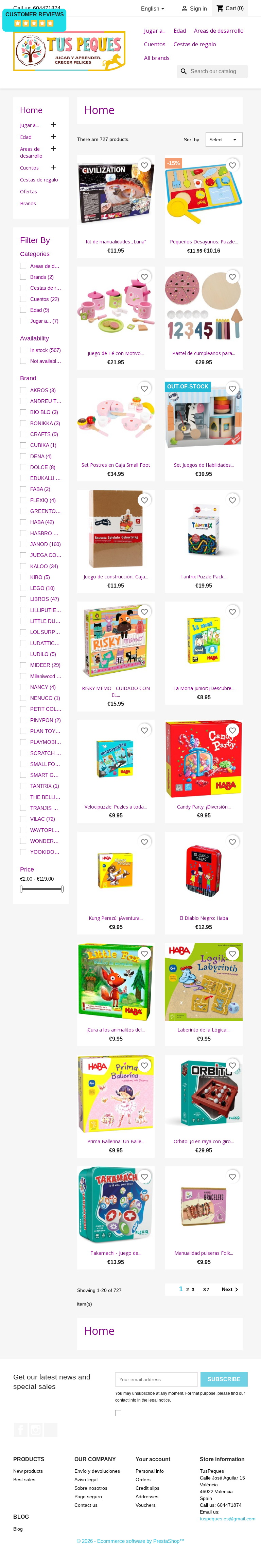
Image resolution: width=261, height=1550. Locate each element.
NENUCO (45, 698)
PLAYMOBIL (46, 742)
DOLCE (42, 467)
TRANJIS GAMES (46, 808)
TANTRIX (44, 786)
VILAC (42, 819)
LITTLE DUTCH (46, 621)
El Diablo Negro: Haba (203, 918)
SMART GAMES (46, 775)
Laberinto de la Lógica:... (203, 1029)
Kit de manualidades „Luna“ (116, 241)
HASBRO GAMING (46, 533)
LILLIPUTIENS (46, 610)
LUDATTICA (46, 643)
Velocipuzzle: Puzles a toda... (116, 806)
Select (224, 139)
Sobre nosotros (90, 1488)
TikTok (50, 1430)
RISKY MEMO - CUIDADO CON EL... (116, 691)
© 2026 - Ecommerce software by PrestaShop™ (131, 1541)
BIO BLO (44, 412)
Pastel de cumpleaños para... (203, 353)
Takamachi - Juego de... (115, 1253)
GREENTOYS (46, 511)
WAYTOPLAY (46, 830)
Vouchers (146, 1505)
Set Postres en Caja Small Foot (116, 465)
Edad (180, 30)
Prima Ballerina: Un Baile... (115, 1141)
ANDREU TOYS (46, 401)
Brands (28, 203)
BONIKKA (45, 423)
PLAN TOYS (46, 731)
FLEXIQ (43, 500)
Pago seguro (88, 1496)
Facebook (21, 1430)
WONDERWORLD (46, 841)
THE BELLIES (46, 797)
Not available (46, 361)
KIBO (40, 577)
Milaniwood (46, 676)
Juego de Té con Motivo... (116, 353)
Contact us (86, 1505)
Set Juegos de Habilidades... (204, 465)
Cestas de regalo (195, 44)
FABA (40, 489)
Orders (143, 1479)
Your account (153, 1459)
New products (28, 1471)
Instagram (35, 1430)
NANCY (43, 687)
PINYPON (45, 720)
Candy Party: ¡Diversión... (204, 806)
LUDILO (43, 654)
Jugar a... (155, 30)
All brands (157, 58)
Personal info (150, 1471)
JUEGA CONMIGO (46, 555)
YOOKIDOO (46, 852)
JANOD (45, 544)
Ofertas (28, 191)
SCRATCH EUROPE (46, 753)
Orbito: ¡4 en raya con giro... (204, 1141)
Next (231, 1289)
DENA (41, 456)
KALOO (44, 566)
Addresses (147, 1496)
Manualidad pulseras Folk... (203, 1253)
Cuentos (155, 44)
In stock (45, 350)
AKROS (43, 390)
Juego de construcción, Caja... (116, 576)
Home (31, 109)
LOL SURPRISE (46, 632)
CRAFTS (44, 434)
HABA (42, 522)
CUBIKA (43, 445)
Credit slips (147, 1488)
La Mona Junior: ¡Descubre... (203, 688)
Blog (18, 1529)
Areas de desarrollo (219, 30)
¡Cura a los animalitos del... (116, 1029)
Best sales (24, 1479)
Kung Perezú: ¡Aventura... (116, 918)
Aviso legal (86, 1479)
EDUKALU (46, 478)
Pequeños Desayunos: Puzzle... (204, 241)
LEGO (42, 588)
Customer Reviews (34, 14)
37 (206, 1289)
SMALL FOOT (46, 764)
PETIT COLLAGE (46, 709)
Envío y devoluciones (97, 1471)
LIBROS (44, 599)
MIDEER (45, 665)
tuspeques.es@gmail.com (228, 1518)
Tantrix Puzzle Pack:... (203, 576)
